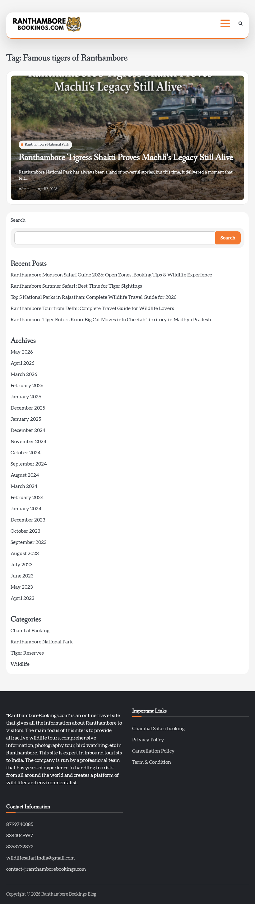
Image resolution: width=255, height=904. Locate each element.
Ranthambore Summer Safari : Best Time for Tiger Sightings (76, 286)
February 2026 (27, 385)
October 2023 (25, 531)
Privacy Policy (148, 739)
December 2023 (28, 519)
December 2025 (28, 408)
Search (18, 220)
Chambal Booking (30, 630)
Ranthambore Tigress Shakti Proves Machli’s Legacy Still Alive (126, 157)
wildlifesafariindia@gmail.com (40, 857)
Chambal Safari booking (158, 728)
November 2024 (28, 441)
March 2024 (24, 486)
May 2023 (22, 587)
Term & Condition (151, 762)
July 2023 (21, 564)
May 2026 (22, 352)
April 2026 (23, 363)
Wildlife (20, 664)
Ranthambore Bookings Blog (68, 894)
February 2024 (27, 497)
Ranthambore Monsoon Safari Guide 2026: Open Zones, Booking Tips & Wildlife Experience (111, 274)
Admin (24, 189)
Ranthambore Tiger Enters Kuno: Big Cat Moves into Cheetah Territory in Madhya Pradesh (111, 319)
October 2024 (25, 452)
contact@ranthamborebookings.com (46, 869)
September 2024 (29, 463)
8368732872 (20, 846)
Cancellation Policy (153, 751)
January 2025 (26, 419)
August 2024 (25, 475)
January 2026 (26, 396)
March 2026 (24, 374)
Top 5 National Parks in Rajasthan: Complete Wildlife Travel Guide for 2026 (94, 297)
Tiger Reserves (27, 653)
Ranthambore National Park (47, 144)
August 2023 (25, 553)
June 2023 (22, 575)
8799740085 (19, 824)
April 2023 (22, 598)
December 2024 (28, 430)
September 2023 (28, 542)
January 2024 (26, 508)
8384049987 (19, 835)
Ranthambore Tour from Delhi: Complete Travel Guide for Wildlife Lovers (92, 308)
